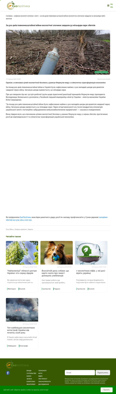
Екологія (22, 289)
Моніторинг (31, 384)
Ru (111, 4)
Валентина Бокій (104, 79)
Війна (11, 229)
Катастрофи (24, 346)
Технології (42, 370)
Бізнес (29, 376)
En (111, 7)
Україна (30, 229)
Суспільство (31, 373)
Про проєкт (42, 379)
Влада (29, 370)
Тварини (57, 289)
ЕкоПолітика (25, 217)
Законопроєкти (44, 381)
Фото (40, 373)
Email (68, 373)
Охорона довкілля (21, 229)
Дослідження (43, 384)
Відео (40, 376)
